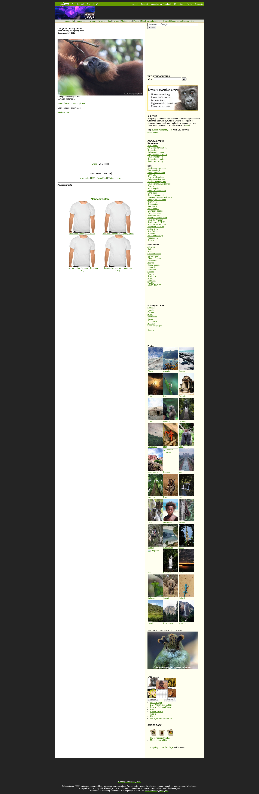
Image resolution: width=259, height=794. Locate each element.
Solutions (151, 281)
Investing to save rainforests (159, 197)
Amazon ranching (155, 236)
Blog (109, 21)
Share (94, 164)
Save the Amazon (155, 220)
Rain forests (152, 145)
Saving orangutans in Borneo (160, 184)
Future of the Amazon (156, 190)
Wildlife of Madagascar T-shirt (82, 234)
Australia (182, 371)
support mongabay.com (162, 130)
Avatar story (152, 229)
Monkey (151, 548)
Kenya (165, 497)
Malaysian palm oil (155, 227)
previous (61, 112)
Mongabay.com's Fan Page (161, 747)
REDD (150, 278)
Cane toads (152, 193)
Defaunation (152, 204)
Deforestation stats (155, 152)
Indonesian (152, 317)
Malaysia (182, 522)
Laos (180, 497)
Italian (150, 319)
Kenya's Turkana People (160, 707)
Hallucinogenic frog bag (160, 738)
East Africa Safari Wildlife (161, 705)
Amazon (151, 247)
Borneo (150, 240)
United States (168, 623)
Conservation (153, 256)
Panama (181, 548)
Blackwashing (153, 215)
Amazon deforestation (157, 148)
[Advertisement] (159, 295)
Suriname (151, 598)
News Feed (102, 178)
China (150, 421)
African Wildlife (156, 712)
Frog (165, 447)
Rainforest (167, 573)
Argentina (166, 371)
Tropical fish (80, 21)
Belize (150, 396)
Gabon (181, 447)
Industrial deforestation (157, 218)
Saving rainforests (155, 157)
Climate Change (154, 258)
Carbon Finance (154, 254)
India (180, 472)
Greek (150, 314)
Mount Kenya (156, 703)
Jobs (193, 21)
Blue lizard (152, 206)
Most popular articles (156, 168)
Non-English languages (151, 21)
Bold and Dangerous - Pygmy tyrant (118, 234)
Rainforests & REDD (156, 222)
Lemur (150, 522)
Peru (149, 573)
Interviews (151, 269)
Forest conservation (156, 172)
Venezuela (182, 623)
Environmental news (96, 21)
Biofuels (151, 249)
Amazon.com (153, 132)
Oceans (150, 272)
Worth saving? (153, 170)
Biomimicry (152, 202)
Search (150, 330)
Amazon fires (153, 209)
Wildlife (150, 283)
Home (118, 178)
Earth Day (151, 175)
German (150, 312)
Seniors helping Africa (156, 181)
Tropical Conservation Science (176, 21)
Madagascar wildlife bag (160, 740)
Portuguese (152, 321)
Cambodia (182, 396)
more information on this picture (71, 103)
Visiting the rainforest (156, 199)
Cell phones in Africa (156, 179)
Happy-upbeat (153, 265)
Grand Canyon (153, 472)
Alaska (150, 371)
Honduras (166, 472)
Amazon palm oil (154, 188)
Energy (150, 263)
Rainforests (69, 21)
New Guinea (152, 231)
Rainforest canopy (155, 161)
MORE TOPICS (154, 285)
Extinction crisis (154, 213)
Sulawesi (151, 233)
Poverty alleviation (155, 177)
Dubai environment (155, 195)
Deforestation (153, 150)
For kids (115, 21)
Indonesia (151, 267)
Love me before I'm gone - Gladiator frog (82, 269)
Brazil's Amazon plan (156, 224)
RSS (93, 178)
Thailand (182, 598)
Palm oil (151, 186)
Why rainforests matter (157, 154)
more (187, 125)
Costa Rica (182, 421)
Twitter (111, 178)
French (150, 310)
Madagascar (126, 21)
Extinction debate (155, 211)
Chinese (151, 308)
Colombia (166, 421)
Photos (136, 21)
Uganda (150, 623)
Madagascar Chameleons (161, 718)
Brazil (149, 251)
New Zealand (168, 548)
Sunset (181, 573)
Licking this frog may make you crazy (118, 269)
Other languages (154, 326)
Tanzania (166, 598)
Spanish (151, 323)
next (68, 112)
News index (85, 178)
